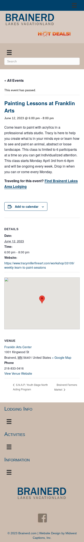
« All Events (14, 80)
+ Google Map (61, 357)
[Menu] (74, 5)
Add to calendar (26, 206)
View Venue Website (18, 373)
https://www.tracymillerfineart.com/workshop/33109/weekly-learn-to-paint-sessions (39, 265)
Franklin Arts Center (18, 347)
